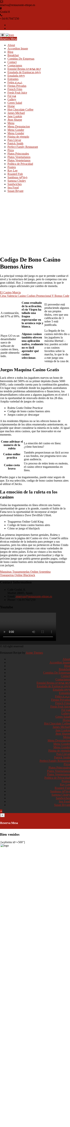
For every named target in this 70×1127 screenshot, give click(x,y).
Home (11, 106)
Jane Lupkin (14, 116)
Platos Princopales (18, 153)
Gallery (11, 99)
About (11, 45)
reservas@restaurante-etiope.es (33, 596)
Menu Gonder (15, 129)
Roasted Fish (15, 174)
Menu (10, 123)
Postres (11, 167)
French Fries (14, 89)
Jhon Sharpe (14, 119)
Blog (10, 51)
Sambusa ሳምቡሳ (17, 177)
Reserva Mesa (8, 38)
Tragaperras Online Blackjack (17, 575)
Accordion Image (17, 48)
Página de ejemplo (18, 136)
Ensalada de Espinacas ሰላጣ (24, 72)
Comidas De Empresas (20, 58)
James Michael (16, 113)
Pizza (10, 150)
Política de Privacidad (20, 163)
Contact (12, 62)
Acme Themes (34, 652)
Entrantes (12, 79)
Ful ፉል (11, 96)
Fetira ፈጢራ (14, 82)
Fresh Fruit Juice (17, 92)
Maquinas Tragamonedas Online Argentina (25, 571)
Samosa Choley (16, 180)
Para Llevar (14, 140)
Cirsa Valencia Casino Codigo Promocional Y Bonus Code (34, 295)
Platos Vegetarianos (18, 157)
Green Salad (14, 102)
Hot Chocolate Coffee (20, 109)
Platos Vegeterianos (18, 160)
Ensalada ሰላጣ (16, 75)
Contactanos (14, 65)
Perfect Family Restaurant (22, 146)
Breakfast (13, 55)
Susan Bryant (15, 190)
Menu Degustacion (18, 126)
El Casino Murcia (10, 292)
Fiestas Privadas (16, 85)
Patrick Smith (15, 143)
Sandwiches (14, 184)
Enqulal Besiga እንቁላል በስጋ (24, 68)
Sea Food (13, 187)
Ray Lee (12, 170)
